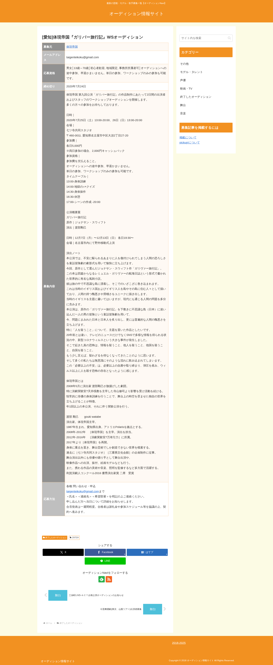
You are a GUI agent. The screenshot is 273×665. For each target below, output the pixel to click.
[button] (229, 38)
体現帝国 (72, 46)
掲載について (188, 137)
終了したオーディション (56, 537)
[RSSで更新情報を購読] (109, 579)
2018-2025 (179, 642)
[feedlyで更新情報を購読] (101, 579)
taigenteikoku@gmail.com (82, 491)
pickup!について (189, 142)
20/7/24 (75, 537)
